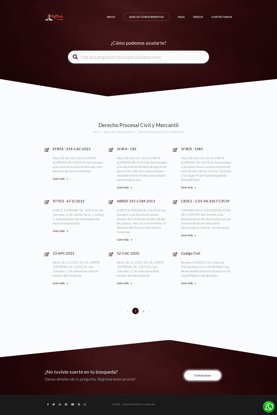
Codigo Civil (190, 253)
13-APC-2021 (64, 253)
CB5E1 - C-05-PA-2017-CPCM (205, 201)
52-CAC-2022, (128, 253)
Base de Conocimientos (146, 16)
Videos (198, 16)
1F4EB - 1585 (192, 149)
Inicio (111, 16)
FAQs (181, 16)
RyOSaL (160, 404)
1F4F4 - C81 (127, 149)
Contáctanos (221, 16)
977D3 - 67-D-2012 (69, 201)
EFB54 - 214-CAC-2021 (72, 149)
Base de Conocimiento (119, 132)
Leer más (59, 178)
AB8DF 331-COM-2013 (136, 201)
